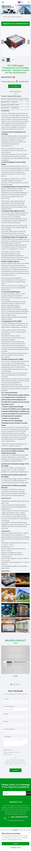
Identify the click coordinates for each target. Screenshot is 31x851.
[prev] (2, 42)
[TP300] (15, 659)
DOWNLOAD (23, 81)
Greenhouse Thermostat (14, 16)
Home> (5, 16)
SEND (28, 793)
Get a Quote (15, 86)
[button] (11, 684)
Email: (15, 820)
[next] (28, 42)
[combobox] (15, 709)
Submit (15, 770)
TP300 (15, 676)
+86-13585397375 (19, 817)
